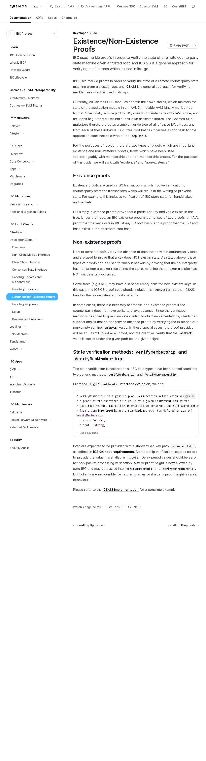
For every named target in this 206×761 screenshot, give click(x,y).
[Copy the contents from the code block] (186, 396)
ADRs (39, 17)
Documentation (20, 17)
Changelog (69, 17)
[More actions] (195, 45)
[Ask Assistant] (192, 396)
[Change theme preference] (193, 6)
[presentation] (136, 410)
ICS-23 (131, 87)
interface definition (120, 384)
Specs (52, 17)
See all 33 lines (89, 432)
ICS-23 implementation (121, 490)
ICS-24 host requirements (113, 452)
